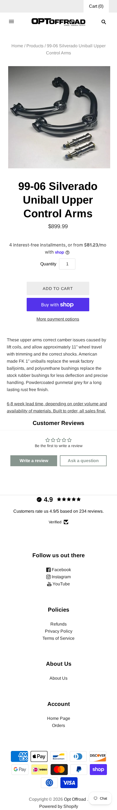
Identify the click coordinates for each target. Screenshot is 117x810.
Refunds (58, 624)
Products (35, 45)
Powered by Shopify (58, 806)
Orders (58, 725)
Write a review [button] (34, 460)
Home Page (58, 718)
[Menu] (11, 22)
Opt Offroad (75, 799)
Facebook (61, 569)
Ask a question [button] (83, 460)
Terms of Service (58, 638)
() (96, 6)
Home (17, 45)
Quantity (48, 264)
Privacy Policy (58, 631)
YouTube (60, 584)
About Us (58, 678)
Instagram (61, 576)
